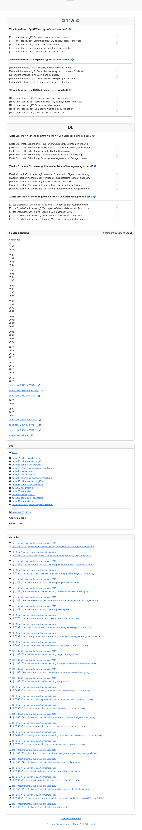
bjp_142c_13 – (46, 582)
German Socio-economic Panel (63, 824)
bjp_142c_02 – (40, 681)
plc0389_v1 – (46, 771)
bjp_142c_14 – (50, 672)
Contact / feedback (71, 818)
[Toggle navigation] (70, 3)
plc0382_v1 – (51, 555)
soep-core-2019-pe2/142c (22, 385)
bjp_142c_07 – (41, 807)
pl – (34, 552)
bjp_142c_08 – (46, 762)
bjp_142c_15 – (54, 753)
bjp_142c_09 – (51, 789)
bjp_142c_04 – (50, 591)
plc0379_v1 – (46, 618)
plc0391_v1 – (58, 798)
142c (14, 452)
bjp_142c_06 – (53, 717)
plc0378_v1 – (48, 744)
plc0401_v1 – (57, 735)
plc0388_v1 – (49, 726)
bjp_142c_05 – (54, 663)
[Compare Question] (39, 385)
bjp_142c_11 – (53, 564)
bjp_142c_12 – (40, 609)
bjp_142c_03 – (45, 654)
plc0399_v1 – (46, 780)
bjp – (34, 543)
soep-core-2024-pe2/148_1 (23, 424)
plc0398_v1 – (48, 708)
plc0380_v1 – (52, 699)
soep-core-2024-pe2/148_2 (23, 430)
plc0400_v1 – (50, 645)
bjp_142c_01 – (53, 546)
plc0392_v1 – (52, 627)
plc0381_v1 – (57, 636)
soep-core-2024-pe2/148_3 (23, 419)
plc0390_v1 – (53, 573)
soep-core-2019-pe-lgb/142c (24, 390)
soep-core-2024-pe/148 (21, 435)
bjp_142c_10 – (55, 600)
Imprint (91, 824)
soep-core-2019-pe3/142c (22, 395)
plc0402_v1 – (51, 690)
